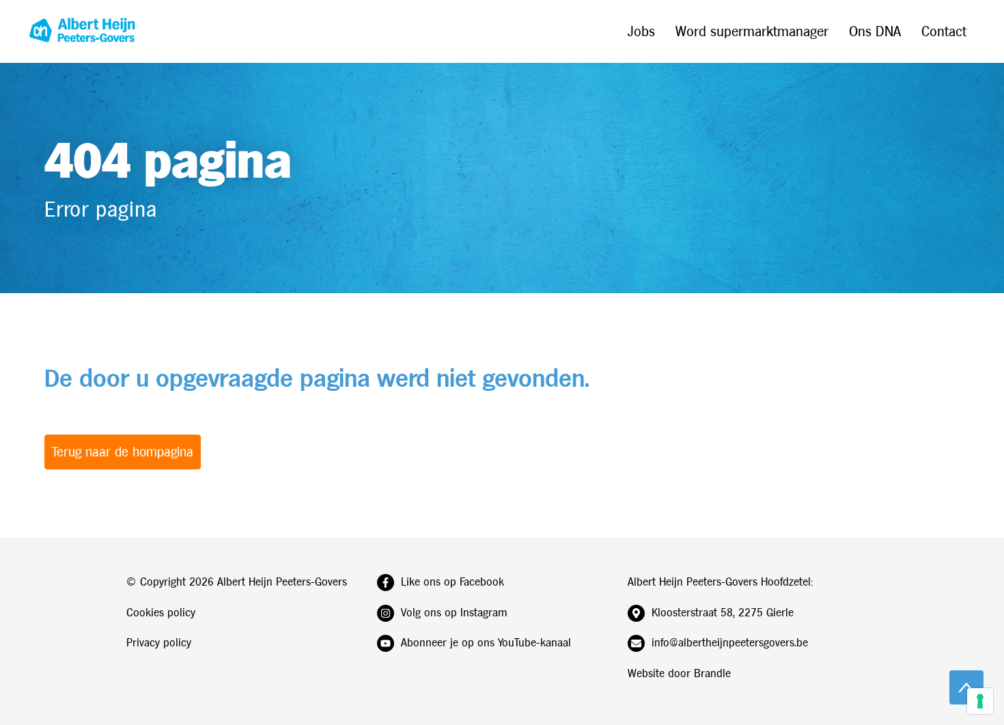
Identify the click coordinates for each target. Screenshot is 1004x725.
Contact (943, 31)
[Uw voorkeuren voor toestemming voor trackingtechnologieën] (980, 701)
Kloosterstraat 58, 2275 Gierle (723, 612)
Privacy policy (158, 642)
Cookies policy (160, 612)
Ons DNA (875, 31)
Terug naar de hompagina (122, 451)
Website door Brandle (679, 673)
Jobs (641, 31)
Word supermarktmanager (751, 31)
